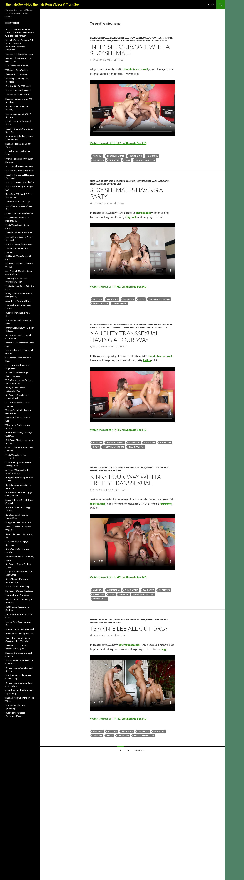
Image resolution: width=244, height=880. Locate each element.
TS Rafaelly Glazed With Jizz (18, 94)
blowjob (112, 731)
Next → (140, 750)
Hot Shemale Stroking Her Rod (19, 633)
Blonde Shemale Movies (124, 37)
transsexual (120, 303)
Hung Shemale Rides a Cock (18, 522)
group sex (98, 160)
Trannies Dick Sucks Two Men (19, 54)
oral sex (97, 735)
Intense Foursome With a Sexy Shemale (130, 50)
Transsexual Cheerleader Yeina (19, 170)
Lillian (120, 60)
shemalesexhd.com (145, 160)
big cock (97, 299)
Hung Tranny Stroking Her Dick (19, 629)
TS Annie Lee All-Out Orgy (129, 628)
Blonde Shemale (99, 37)
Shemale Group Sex (150, 37)
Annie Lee (98, 731)
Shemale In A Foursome (16, 74)
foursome (152, 156)
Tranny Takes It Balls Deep (17, 586)
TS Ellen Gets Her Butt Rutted (19, 232)
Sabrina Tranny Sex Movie (17, 595)
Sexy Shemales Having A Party (126, 193)
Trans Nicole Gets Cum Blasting (19, 182)
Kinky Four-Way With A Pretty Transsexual (125, 480)
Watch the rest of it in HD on (118, 143)
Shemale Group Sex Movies (129, 181)
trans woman (100, 303)
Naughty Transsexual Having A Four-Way (124, 336)
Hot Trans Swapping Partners (18, 244)
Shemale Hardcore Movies (151, 40)
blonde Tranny (115, 442)
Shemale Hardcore (123, 40)
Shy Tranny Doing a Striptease (19, 590)
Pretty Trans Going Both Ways (19, 213)
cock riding (135, 156)
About (211, 4)
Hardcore (114, 160)
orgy (127, 160)
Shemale (123, 594)
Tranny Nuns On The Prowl (18, 90)
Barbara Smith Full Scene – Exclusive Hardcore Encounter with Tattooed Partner (19, 32)
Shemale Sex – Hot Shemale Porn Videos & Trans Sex (42, 4)
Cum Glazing (131, 590)
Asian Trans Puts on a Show (17, 301)
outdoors (123, 735)
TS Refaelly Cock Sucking (16, 70)
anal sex (97, 156)
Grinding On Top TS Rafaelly (18, 86)
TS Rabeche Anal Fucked (16, 65)
